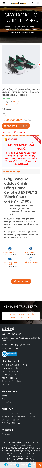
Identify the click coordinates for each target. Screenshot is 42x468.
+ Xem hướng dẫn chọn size (13, 132)
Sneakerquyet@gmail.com (18, 344)
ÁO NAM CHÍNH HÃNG (11, 381)
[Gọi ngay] (6, 465)
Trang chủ (9, 27)
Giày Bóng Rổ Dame (25, 27)
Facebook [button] (7, 430)
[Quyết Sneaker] (18, 3)
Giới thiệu (6, 399)
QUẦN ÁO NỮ (7, 384)
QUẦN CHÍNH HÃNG (10, 371)
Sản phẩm (6, 402)
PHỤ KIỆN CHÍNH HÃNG (12, 375)
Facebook (6, 434)
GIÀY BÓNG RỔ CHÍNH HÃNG (14, 365)
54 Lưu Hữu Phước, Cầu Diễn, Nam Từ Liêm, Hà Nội (21, 316)
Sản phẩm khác (21, 281)
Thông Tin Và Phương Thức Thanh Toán (19, 416)
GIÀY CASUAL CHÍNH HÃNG (13, 368)
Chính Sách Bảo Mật (10, 420)
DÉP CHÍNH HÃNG (10, 378)
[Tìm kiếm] (33, 3)
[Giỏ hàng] (39, 465)
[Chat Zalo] (30, 465)
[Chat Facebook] (18, 465)
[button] (39, 64)
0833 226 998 (19, 348)
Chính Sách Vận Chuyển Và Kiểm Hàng (18, 413)
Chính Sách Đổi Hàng (11, 423)
